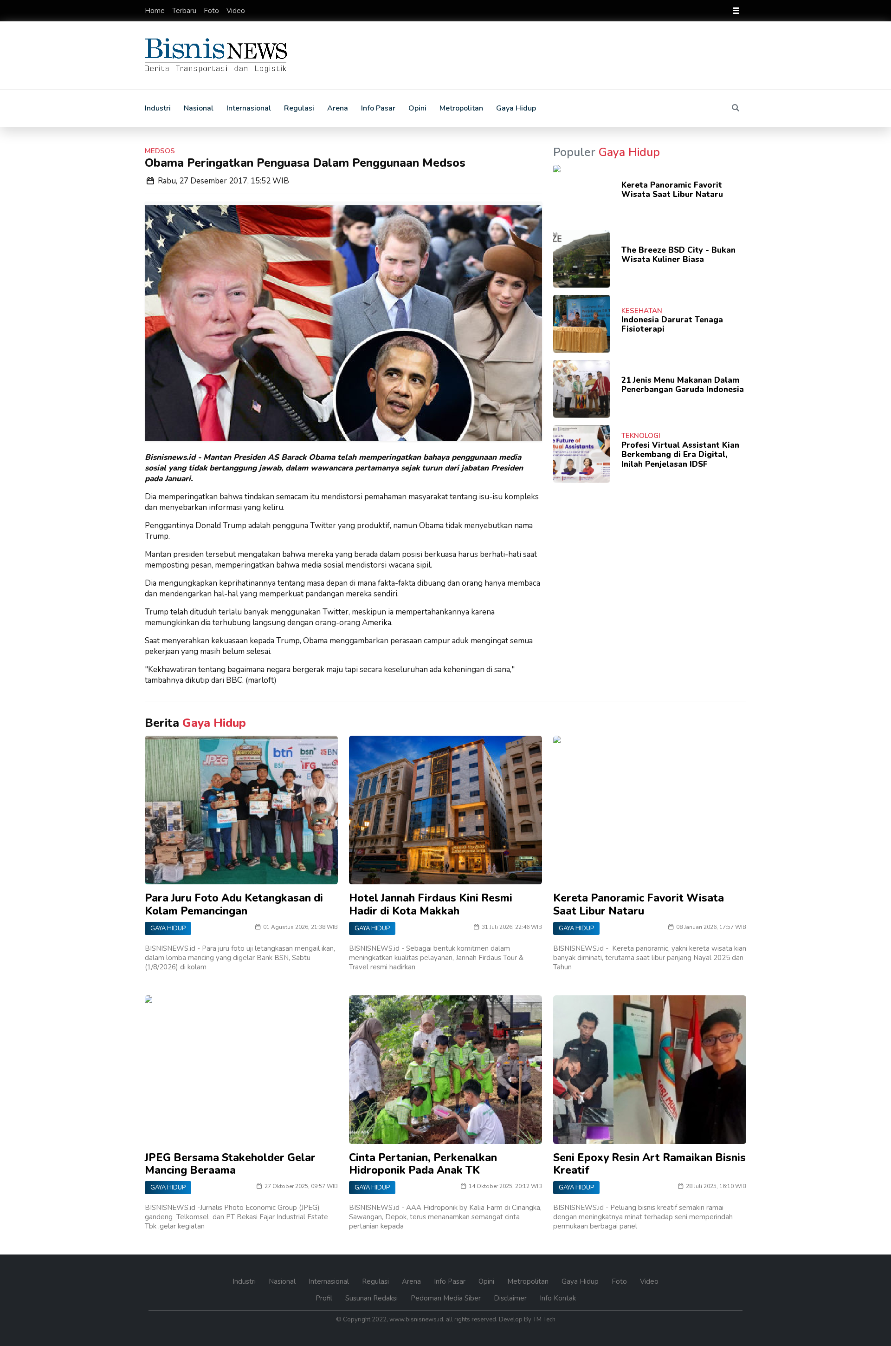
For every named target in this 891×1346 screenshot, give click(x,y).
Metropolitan (461, 108)
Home (156, 10)
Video (235, 10)
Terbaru (185, 10)
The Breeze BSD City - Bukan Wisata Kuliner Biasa (678, 255)
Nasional (198, 108)
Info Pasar (378, 108)
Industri (158, 108)
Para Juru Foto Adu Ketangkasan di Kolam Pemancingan (234, 904)
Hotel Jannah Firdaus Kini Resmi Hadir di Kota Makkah (430, 904)
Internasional (248, 108)
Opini (417, 108)
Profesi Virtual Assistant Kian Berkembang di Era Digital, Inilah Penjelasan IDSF (680, 455)
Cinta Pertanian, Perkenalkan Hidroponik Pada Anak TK (423, 1164)
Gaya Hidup (516, 108)
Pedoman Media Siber (447, 1298)
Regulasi (299, 108)
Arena (337, 108)
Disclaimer (511, 1298)
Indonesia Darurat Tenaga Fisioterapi (672, 324)
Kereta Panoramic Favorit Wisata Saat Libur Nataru (672, 190)
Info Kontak (558, 1298)
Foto (212, 10)
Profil (325, 1298)
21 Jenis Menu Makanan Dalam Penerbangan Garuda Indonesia (682, 385)
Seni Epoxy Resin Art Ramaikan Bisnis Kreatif (649, 1164)
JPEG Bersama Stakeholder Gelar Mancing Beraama (230, 1164)
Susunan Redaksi (372, 1298)
